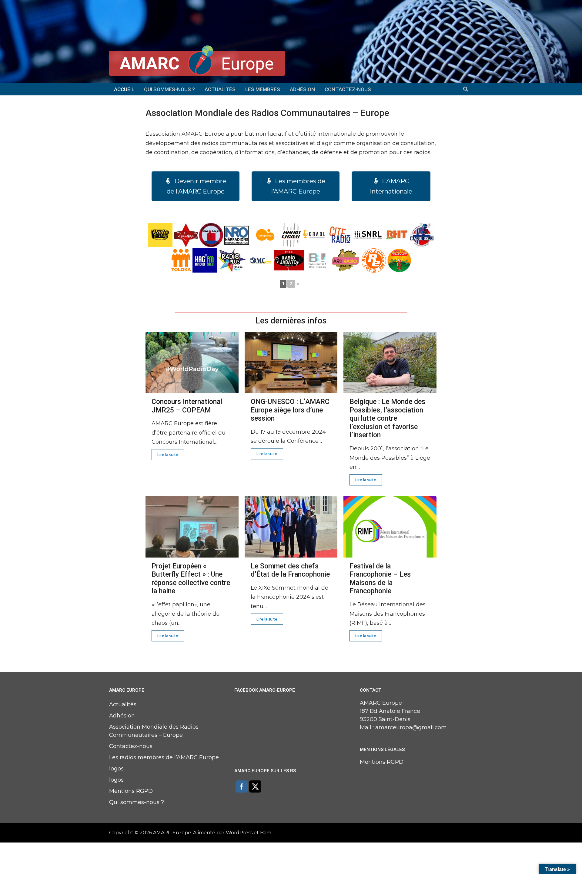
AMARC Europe (172, 833)
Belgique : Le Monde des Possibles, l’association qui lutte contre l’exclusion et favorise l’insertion (387, 418)
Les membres (262, 89)
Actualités (220, 89)
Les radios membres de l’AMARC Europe (164, 757)
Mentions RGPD (131, 791)
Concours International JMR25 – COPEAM (187, 406)
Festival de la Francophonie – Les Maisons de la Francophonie (380, 578)
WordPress (239, 833)
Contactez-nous (348, 89)
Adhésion (302, 89)
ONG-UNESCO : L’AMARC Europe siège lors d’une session (290, 410)
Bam (265, 833)
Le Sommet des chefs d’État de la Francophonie (290, 570)
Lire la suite (167, 454)
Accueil (124, 89)
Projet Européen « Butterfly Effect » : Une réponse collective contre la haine (191, 578)
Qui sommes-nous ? (169, 89)
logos (116, 768)
